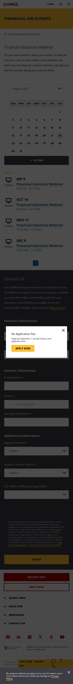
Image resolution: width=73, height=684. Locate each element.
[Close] (63, 330)
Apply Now (22, 348)
